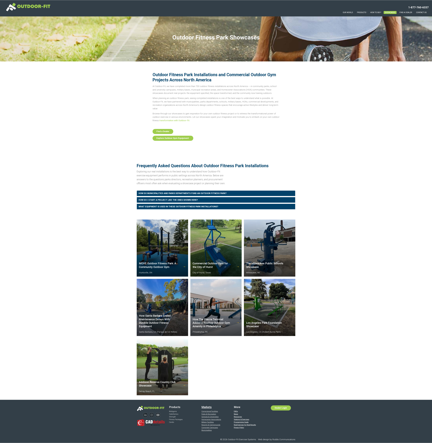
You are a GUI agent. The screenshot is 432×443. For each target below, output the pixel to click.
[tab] (216, 193)
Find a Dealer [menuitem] (405, 12)
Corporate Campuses (209, 428)
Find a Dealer (162, 131)
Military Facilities (207, 422)
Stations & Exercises (241, 419)
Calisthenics (173, 414)
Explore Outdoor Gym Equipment (172, 138)
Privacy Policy (239, 428)
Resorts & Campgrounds (210, 425)
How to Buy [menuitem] (376, 12)
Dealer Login (281, 408)
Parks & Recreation (208, 414)
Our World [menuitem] (348, 12)
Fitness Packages (176, 419)
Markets (206, 407)
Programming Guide (241, 422)
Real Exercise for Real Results (245, 425)
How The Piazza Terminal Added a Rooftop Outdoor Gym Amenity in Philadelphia (211, 323)
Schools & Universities (210, 417)
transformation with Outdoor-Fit (174, 120)
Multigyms (173, 411)
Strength (172, 417)
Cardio (171, 422)
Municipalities (206, 430)
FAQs (236, 411)
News (236, 414)
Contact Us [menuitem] (421, 12)
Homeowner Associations (211, 419)
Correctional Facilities (209, 411)
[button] (216, 193)
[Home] (28, 6)
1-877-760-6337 (418, 7)
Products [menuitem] (362, 12)
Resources (238, 417)
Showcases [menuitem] (390, 12)
